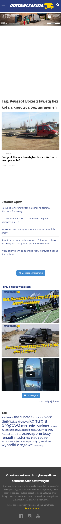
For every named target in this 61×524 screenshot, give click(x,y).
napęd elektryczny (33, 429)
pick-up (18, 434)
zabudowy (38, 445)
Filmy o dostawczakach (16, 287)
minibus (53, 426)
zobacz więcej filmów (48, 401)
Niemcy (49, 429)
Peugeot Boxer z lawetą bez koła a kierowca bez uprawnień (29, 158)
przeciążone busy (36, 433)
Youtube (39, 516)
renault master (13, 437)
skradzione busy (34, 437)
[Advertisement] (30, 57)
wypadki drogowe (17, 444)
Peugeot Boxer (8, 434)
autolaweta (7, 417)
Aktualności (8, 154)
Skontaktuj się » (31, 508)
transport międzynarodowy (37, 441)
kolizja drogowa (19, 421)
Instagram (30, 516)
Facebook (22, 516)
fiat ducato (22, 417)
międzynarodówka (12, 429)
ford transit (37, 417)
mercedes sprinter (35, 426)
